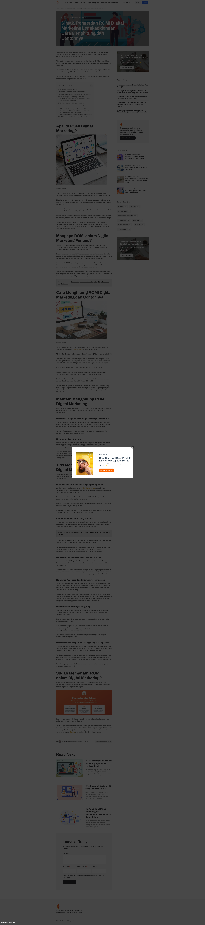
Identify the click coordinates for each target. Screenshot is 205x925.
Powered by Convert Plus (8, 922)
